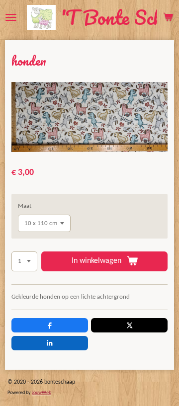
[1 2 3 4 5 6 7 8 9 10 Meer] (24, 261)
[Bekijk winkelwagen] (168, 17)
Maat (24, 206)
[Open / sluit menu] (11, 17)
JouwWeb (41, 393)
